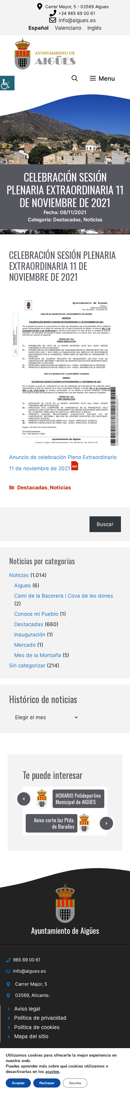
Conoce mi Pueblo (36, 614)
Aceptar (18, 1083)
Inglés (94, 28)
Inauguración (29, 635)
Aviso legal (27, 1009)
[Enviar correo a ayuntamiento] (53, 20)
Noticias (92, 219)
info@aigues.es (77, 20)
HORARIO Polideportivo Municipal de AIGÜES (78, 798)
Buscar (105, 524)
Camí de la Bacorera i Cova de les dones (63, 596)
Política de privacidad (40, 1018)
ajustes (52, 1072)
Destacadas (67, 219)
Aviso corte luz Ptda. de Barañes (54, 823)
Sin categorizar (27, 665)
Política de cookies (37, 1027)
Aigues (22, 585)
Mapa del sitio (31, 1036)
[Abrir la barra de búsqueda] (75, 78)
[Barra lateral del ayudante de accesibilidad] (7, 83)
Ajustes (75, 1083)
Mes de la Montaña (37, 655)
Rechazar (46, 1083)
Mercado (25, 645)
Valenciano (68, 28)
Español (38, 28)
